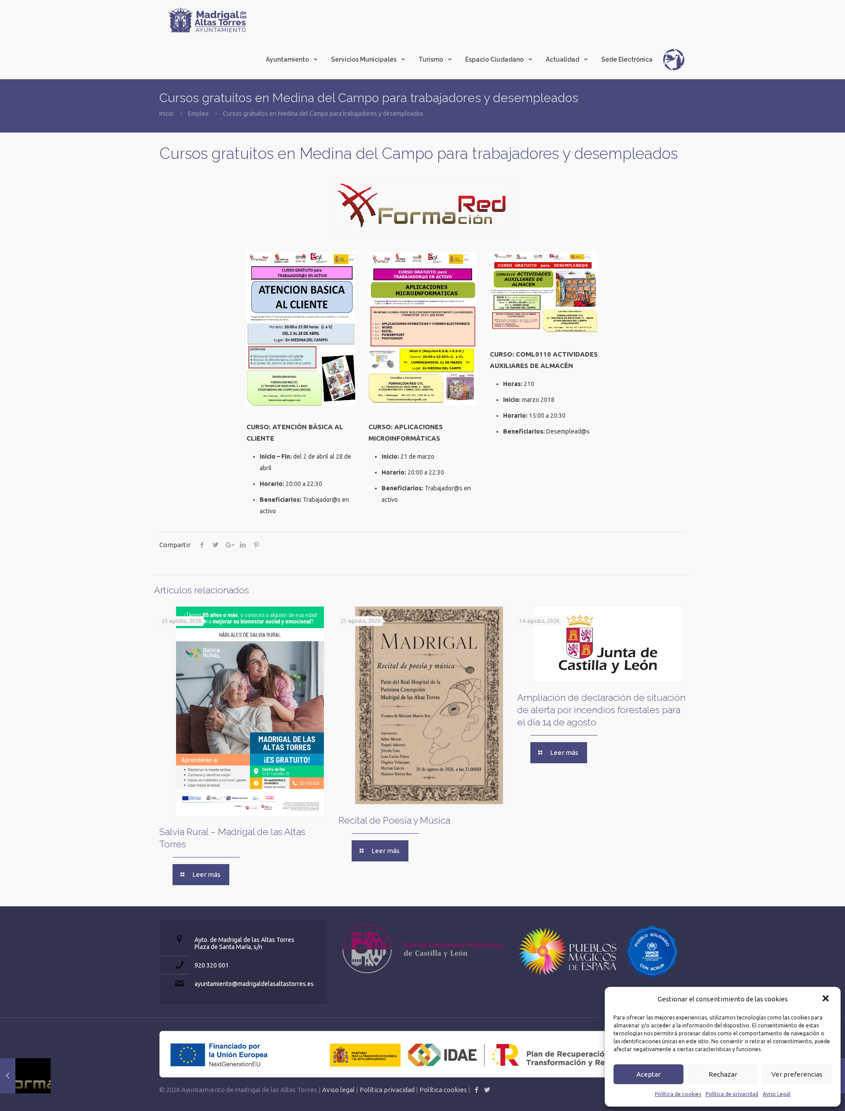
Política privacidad (387, 1089)
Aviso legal (338, 1089)
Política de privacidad (731, 1094)
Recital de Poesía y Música (394, 820)
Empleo (198, 113)
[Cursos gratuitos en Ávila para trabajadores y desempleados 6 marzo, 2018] (25, 1075)
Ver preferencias (797, 1074)
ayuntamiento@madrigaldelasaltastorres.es (254, 983)
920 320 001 (212, 965)
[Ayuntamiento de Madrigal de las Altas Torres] (207, 20)
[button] (826, 999)
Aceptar (648, 1074)
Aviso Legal (776, 1094)
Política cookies (443, 1089)
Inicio (166, 113)
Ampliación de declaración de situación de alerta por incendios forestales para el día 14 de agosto (601, 710)
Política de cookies (678, 1094)
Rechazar (723, 1074)
